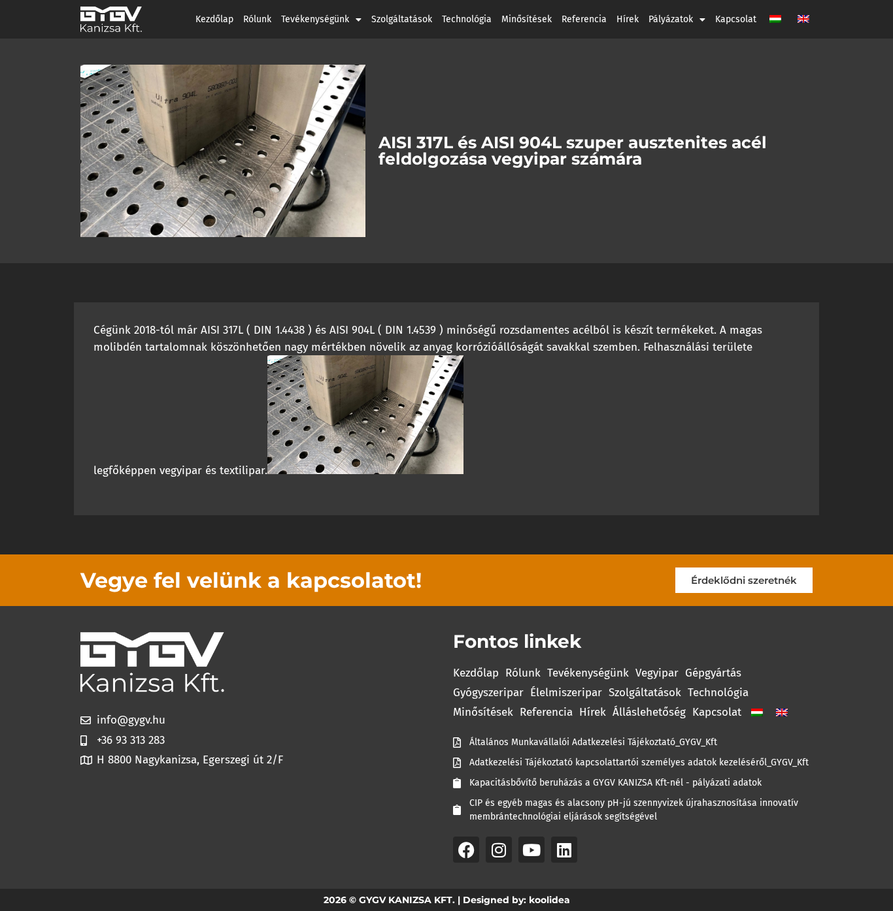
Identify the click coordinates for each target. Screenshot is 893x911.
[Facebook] (466, 850)
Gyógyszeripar (488, 692)
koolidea (549, 900)
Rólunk (257, 19)
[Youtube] (531, 850)
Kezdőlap (214, 19)
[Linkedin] (564, 850)
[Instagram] (499, 850)
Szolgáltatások (401, 19)
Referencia (584, 19)
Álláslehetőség (649, 712)
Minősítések (526, 19)
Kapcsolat (735, 19)
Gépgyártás (713, 673)
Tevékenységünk (315, 19)
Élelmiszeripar (566, 692)
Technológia (467, 19)
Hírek (627, 19)
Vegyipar (657, 673)
